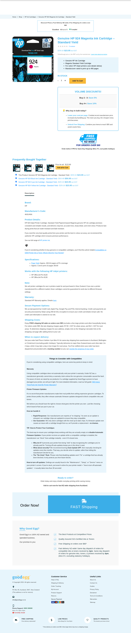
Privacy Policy (94, 589)
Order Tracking (56, 586)
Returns (53, 596)
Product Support (56, 592)
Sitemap (92, 602)
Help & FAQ (55, 580)
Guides (92, 586)
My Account (55, 589)
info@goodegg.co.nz (19, 600)
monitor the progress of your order (81, 349)
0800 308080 (28, 608)
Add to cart (77, 81)
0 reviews (72, 46)
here (54, 300)
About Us (93, 580)
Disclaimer (93, 592)
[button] (50, 40)
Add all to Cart (62, 167)
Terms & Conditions (96, 596)
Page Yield (35, 263)
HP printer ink (45, 240)
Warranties (93, 599)
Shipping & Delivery (57, 583)
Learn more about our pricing (99, 54)
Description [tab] (29, 193)
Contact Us (93, 583)
